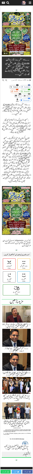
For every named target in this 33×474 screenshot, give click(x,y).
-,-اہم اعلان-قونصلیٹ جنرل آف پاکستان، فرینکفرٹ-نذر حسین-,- (16, 447)
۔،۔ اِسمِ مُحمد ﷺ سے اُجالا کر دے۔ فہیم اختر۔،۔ (16, 349)
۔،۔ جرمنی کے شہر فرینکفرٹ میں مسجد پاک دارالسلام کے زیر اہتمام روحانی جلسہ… (16, 398)
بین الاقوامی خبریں (20, 243)
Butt (28, 80)
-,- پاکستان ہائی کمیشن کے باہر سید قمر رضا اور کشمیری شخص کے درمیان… (16, 325)
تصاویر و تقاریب (9, 243)
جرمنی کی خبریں (26, 245)
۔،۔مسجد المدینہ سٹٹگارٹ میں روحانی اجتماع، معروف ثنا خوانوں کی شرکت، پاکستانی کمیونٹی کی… (16, 423)
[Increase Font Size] (6, 81)
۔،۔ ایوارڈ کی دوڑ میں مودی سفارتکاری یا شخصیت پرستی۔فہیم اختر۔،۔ (16, 373)
